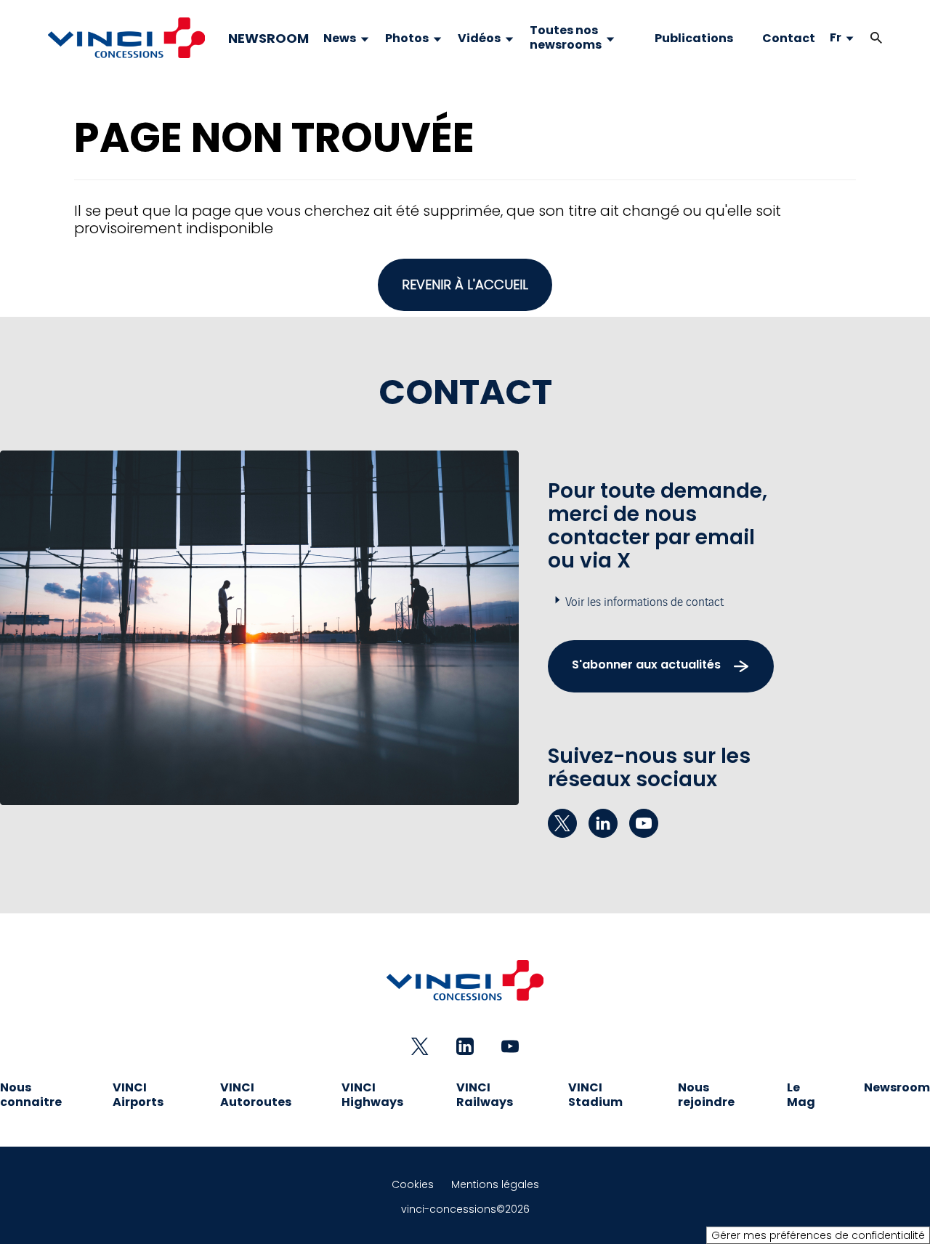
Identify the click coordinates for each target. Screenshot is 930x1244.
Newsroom (897, 1087)
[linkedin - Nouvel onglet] (603, 823)
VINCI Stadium (595, 1094)
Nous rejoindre (706, 1094)
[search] (861, 38)
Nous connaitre (31, 1094)
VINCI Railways (484, 1094)
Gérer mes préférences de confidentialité (818, 1235)
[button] (876, 38)
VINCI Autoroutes (255, 1094)
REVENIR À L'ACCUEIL (465, 284)
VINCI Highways (372, 1094)
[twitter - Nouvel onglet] (562, 823)
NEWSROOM (268, 38)
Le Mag (801, 1094)
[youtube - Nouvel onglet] (643, 823)
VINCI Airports (138, 1094)
